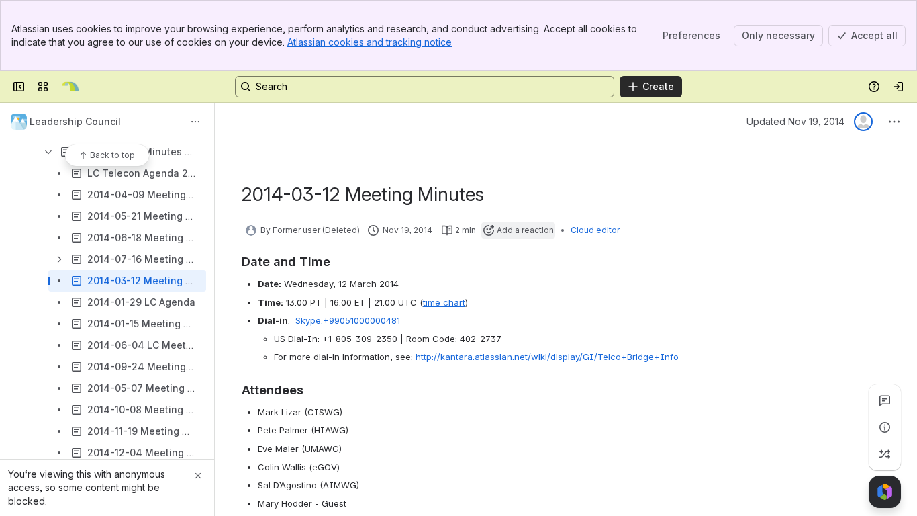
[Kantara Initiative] (70, 86)
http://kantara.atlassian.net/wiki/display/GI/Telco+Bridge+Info (547, 356)
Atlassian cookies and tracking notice (369, 42)
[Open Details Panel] (885, 427)
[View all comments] (885, 400)
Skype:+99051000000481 (347, 320)
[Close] (198, 476)
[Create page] (885, 454)
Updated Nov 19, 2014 (795, 121)
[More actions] (195, 122)
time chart (444, 302)
